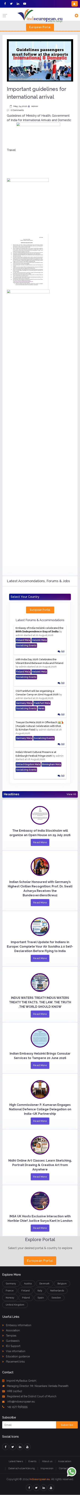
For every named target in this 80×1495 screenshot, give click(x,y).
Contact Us (65, 1468)
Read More (40, 842)
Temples (10, 1335)
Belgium (62, 1283)
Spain (41, 1297)
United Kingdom (15, 1304)
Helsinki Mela (39, 640)
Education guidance (17, 1356)
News (41, 708)
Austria (28, 1283)
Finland (25, 1290)
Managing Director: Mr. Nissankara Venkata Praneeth (37, 1385)
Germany (11, 1283)
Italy (40, 1290)
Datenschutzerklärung (21, 1468)
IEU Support (12, 1346)
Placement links (15, 1361)
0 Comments (17, 110)
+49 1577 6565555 (17, 1406)
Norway (10, 1297)
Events (32, 1461)
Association (12, 1330)
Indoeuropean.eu (39, 1479)
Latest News (16, 1461)
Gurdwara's (12, 1340)
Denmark (44, 1283)
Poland (26, 1297)
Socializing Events (26, 645)
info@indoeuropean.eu (21, 1401)
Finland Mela (23, 640)
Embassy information (18, 1325)
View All (71, 794)
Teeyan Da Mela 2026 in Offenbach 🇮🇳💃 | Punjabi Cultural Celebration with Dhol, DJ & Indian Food (40, 726)
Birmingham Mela (51, 764)
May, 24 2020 (20, 106)
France (10, 1290)
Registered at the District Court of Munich (31, 1396)
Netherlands (57, 1290)
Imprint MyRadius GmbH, (22, 1380)
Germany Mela (24, 703)
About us (47, 1461)
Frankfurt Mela (42, 703)
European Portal (40, 27)
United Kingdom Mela (28, 764)
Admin (34, 106)
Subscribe (67, 1424)
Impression (47, 1468)
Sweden (56, 1297)
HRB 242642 (14, 1391)
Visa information (15, 1351)
